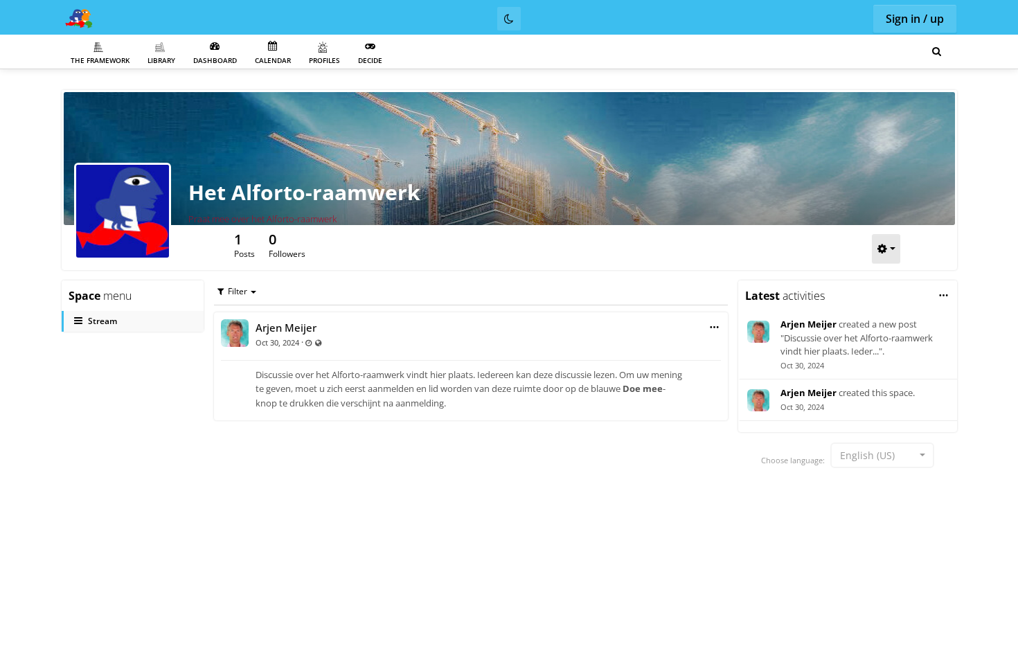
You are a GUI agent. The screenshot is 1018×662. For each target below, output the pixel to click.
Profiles (324, 60)
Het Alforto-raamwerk (304, 192)
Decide (370, 60)
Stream (102, 321)
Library (161, 60)
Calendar (273, 60)
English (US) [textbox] (867, 455)
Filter (237, 291)
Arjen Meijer (286, 327)
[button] (714, 327)
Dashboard (215, 60)
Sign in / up (915, 18)
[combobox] (882, 455)
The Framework (100, 60)
